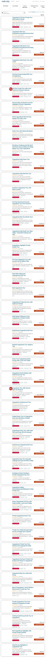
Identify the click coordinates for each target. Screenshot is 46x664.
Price (40, 11)
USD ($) (12, 1)
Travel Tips (37, 1)
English (17, 1)
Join (40, 1)
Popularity (33, 11)
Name (43, 11)
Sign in (43, 1)
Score (37, 11)
